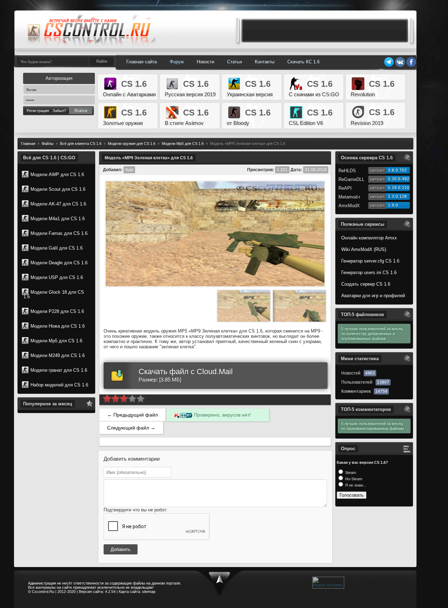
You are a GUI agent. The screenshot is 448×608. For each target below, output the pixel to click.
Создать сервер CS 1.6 (365, 284)
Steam (350, 472)
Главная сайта (141, 61)
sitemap (148, 591)
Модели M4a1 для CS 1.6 (57, 218)
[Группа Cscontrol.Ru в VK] (400, 66)
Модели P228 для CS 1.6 (57, 311)
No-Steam (353, 479)
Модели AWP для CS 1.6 (57, 174)
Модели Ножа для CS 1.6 (57, 326)
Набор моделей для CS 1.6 (59, 384)
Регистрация (38, 111)
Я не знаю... (355, 485)
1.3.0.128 (397, 196)
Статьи (234, 61)
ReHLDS (347, 170)
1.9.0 (393, 205)
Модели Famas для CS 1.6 (59, 233)
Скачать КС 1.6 (303, 61)
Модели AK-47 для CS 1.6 (58, 204)
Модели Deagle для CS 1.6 (59, 262)
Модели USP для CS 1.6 (56, 277)
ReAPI (345, 188)
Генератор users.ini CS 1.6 (369, 272)
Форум (177, 61)
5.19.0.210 (398, 188)
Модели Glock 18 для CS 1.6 (53, 294)
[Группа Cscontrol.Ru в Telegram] (389, 66)
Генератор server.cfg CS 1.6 (370, 261)
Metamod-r (349, 197)
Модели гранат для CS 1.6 (58, 370)
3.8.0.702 (397, 170)
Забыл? (59, 111)
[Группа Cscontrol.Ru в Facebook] (411, 66)
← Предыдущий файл (132, 415)
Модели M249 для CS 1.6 (57, 355)
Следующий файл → (131, 428)
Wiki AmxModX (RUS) (363, 249)
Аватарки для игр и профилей (373, 295)
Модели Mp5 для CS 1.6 (56, 340)
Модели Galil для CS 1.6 (56, 248)
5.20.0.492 (398, 179)
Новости (205, 61)
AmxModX (349, 205)
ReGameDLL (351, 179)
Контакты (264, 61)
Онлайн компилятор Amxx (369, 237)
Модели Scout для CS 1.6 (57, 189)
